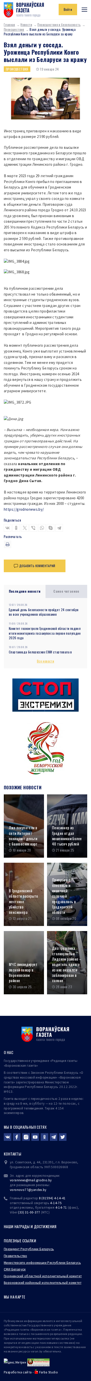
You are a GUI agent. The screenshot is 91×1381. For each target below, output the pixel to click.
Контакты (12, 1154)
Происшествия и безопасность (59, 24)
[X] (25, 528)
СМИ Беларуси (15, 1269)
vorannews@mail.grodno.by (31, 1180)
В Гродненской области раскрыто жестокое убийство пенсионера (23, 901)
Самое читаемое (66, 591)
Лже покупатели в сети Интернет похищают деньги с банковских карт (23, 836)
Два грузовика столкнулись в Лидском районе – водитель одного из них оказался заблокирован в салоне (66, 964)
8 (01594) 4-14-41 (52, 1198)
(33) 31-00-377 (29, 1212)
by (45, 1190)
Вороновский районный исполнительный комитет (42, 1283)
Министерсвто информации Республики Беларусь (42, 1263)
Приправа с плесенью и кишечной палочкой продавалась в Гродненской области (64, 896)
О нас (8, 1052)
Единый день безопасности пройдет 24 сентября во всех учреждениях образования (43, 612)
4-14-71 (61, 1207)
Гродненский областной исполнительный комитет (43, 1276)
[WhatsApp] (42, 528)
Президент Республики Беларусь (29, 1249)
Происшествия (14, 29)
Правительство (15, 1256)
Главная (9, 24)
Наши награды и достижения (30, 1226)
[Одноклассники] (16, 528)
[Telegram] (59, 528)
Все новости (45, 661)
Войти (68, 9)
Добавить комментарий (37, 565)
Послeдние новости (25, 591)
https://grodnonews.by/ (24, 509)
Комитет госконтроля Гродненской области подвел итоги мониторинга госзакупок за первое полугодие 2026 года (45, 633)
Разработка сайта (18, 1372)
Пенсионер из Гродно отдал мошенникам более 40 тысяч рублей (67, 836)
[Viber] (33, 528)
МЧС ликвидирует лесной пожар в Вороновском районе (23, 972)
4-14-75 (56, 1203)
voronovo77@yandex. (26, 1190)
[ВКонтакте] (7, 528)
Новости (26, 24)
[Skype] (50, 528)
